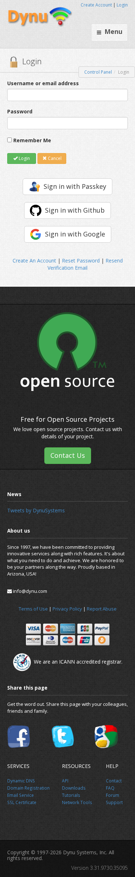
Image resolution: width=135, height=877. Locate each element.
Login (122, 5)
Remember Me (32, 140)
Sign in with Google (75, 234)
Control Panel (98, 72)
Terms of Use (33, 608)
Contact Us (67, 455)
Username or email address (43, 83)
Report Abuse (102, 608)
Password (19, 111)
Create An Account (34, 260)
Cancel (54, 158)
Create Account (96, 5)
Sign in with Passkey (75, 186)
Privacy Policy (67, 608)
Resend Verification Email (85, 264)
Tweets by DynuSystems (36, 510)
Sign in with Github (75, 210)
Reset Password (81, 260)
